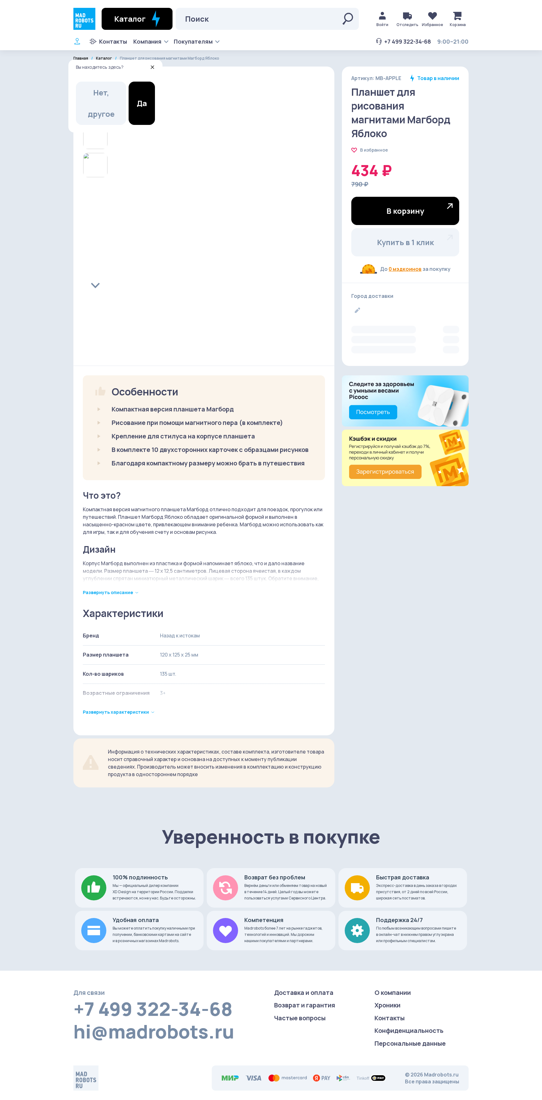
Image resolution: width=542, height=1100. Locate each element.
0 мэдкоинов (405, 269)
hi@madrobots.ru (153, 1031)
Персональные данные (410, 1043)
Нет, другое (101, 103)
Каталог (104, 58)
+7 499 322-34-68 (407, 41)
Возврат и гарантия (304, 1005)
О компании (393, 992)
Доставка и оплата (303, 992)
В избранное (374, 150)
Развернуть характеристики (116, 712)
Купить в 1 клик (405, 242)
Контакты (113, 41)
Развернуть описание (108, 592)
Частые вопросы (300, 1018)
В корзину (405, 211)
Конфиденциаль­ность (409, 1030)
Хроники (388, 1005)
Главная (80, 58)
